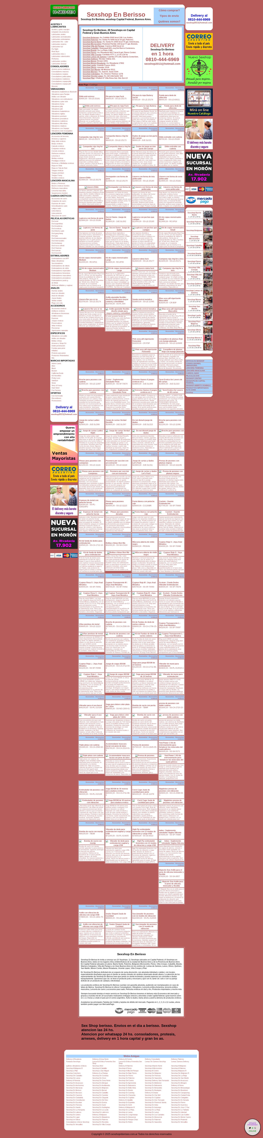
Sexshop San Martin (91, 70)
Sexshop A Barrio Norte (153, 1066)
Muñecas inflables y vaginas (62, 285)
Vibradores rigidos (58, 114)
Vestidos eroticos (58, 178)
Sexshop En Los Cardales (154, 1115)
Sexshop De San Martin (180, 1078)
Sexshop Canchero (73, 1073)
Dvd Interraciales (58, 241)
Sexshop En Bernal (99, 1090)
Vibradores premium (59, 116)
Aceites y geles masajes (61, 29)
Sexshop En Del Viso (100, 1100)
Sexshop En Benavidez (153, 1088)
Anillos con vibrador (59, 97)
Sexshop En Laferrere (100, 1112)
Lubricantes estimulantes (61, 39)
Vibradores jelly (57, 106)
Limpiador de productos (60, 32)
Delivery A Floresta (73, 1080)
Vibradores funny (58, 104)
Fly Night (55, 49)
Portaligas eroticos (58, 161)
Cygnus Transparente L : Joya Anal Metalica (169, 624)
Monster (55, 86)
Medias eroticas (57, 158)
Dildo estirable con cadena (170, 137)
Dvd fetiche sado (58, 231)
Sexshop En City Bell (152, 1095)
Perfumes (55, 59)
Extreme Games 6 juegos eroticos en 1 (143, 381)
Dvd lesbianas (57, 243)
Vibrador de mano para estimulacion (169, 665)
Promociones (56, 401)
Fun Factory (56, 390)
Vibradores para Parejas (61, 94)
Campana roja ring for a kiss (171, 259)
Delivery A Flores (177, 1085)
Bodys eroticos (57, 144)
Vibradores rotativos (59, 126)
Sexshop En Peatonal (179, 1119)
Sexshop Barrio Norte (92, 42)
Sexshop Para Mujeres (194, 323)
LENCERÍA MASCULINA (195, 370)
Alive (53, 366)
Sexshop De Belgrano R (180, 1073)
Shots (54, 383)
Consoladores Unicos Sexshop (77, 1122)
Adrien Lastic (56, 363)
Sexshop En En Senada (180, 1100)
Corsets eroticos (58, 151)
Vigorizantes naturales (60, 330)
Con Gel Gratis (57, 396)
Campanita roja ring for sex (91, 137)
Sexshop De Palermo (126, 1078)
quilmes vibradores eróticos (76, 1066)
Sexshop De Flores (126, 1075)
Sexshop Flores (89, 52)
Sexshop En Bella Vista (127, 1088)
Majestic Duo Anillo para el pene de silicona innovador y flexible (171, 872)
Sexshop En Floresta (74, 1105)
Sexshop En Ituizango (153, 1107)
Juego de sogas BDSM (115, 664)
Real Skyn (55, 51)
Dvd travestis (56, 253)
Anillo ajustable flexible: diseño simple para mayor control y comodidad (117, 299)
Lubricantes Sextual (59, 64)
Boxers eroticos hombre (60, 186)
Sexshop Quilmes (90, 59)
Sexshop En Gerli (125, 1105)
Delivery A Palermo (126, 1066)
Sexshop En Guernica (179, 1105)
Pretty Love (56, 378)
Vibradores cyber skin (60, 101)
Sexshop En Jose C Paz (180, 1107)
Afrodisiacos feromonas (60, 313)
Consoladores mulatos (60, 74)
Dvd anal (55, 221)
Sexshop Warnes (90, 72)
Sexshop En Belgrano (100, 1088)
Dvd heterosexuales (59, 238)
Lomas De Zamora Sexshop (155, 1061)
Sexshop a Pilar (72, 1071)
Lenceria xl (56, 156)
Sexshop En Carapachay (180, 1093)
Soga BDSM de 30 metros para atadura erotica (117, 790)
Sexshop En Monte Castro (181, 1117)
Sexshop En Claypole (100, 1097)
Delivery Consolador (152, 1059)
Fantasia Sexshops (73, 1061)
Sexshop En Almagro (179, 1083)
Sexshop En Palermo (100, 1119)
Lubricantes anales (59, 34)
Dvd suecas (56, 250)
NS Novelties (56, 376)
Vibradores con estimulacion (62, 99)
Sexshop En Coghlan (126, 1097)
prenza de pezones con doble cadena (169, 704)
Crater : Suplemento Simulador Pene (114, 381)
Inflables (55, 351)
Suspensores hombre (60, 193)
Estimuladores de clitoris (61, 266)
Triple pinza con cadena (89, 745)
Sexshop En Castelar (100, 1095)
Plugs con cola (57, 303)
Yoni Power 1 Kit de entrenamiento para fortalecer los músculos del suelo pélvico (171, 746)
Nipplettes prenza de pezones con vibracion (169, 790)
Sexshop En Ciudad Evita (180, 1095)
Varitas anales (57, 300)
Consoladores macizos (60, 71)
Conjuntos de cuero (59, 201)
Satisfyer (55, 380)
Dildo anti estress (86, 96)
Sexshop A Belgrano (178, 1066)
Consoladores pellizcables (61, 76)
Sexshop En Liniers (73, 1115)
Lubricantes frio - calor (60, 42)
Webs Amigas (131, 1056)
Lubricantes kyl (57, 46)
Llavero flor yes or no (88, 299)
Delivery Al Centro (125, 1059)
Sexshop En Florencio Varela (155, 1102)
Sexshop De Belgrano (153, 1073)
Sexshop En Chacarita (127, 1095)
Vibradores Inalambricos (61, 111)
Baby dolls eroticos (59, 141)
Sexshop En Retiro (126, 1122)
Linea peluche (57, 213)
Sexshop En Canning (126, 1093)
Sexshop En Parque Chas (128, 1119)
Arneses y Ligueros (59, 139)
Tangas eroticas (57, 170)
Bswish (54, 371)
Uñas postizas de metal (89, 624)
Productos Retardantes (60, 355)
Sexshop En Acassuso (179, 1080)
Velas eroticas (57, 325)
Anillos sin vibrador (58, 338)
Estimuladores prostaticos (61, 278)
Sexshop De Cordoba (100, 1075)
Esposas (55, 318)
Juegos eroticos (57, 321)
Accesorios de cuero (59, 198)
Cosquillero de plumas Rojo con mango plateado (171, 340)
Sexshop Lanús (89, 65)
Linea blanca (56, 211)
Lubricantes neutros (59, 44)
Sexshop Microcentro (92, 44)
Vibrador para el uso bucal (90, 705)
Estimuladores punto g (60, 280)
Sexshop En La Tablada (180, 1110)
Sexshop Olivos (89, 67)
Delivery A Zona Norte (100, 1059)
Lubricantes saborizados (61, 56)
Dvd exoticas (56, 228)
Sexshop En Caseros (74, 1095)
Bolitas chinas (57, 341)
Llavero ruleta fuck (140, 259)
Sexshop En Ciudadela (74, 1097)
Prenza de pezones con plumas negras (169, 462)
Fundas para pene (58, 348)
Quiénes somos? (169, 21)
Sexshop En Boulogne (153, 1090)
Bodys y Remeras (58, 183)
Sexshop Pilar (89, 78)
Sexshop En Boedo (126, 1090)
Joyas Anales (56, 298)
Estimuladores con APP (60, 258)
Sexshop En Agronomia (127, 1083)
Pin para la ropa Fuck (115, 96)
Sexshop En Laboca (73, 1112)
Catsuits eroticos (58, 146)
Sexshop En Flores (178, 1102)
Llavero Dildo (85, 178)
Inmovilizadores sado (59, 206)
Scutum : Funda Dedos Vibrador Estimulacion (169, 584)
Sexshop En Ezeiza (99, 1102)
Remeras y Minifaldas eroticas (63, 163)
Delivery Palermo (177, 1059)
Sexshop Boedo (89, 50)
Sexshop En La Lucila (100, 1110)
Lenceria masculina (59, 191)
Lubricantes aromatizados (61, 37)
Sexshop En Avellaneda (101, 1085)
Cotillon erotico (57, 316)
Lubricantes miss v (59, 54)
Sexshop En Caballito (100, 1093)
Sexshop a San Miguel (100, 1071)
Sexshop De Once (99, 1078)
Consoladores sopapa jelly (61, 81)
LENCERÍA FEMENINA (195, 368)
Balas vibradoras (58, 261)
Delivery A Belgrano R (127, 1107)
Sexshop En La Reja (152, 1110)
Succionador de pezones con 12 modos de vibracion (144, 915)
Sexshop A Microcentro (153, 1068)
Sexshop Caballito (90, 48)
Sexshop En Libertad (179, 1112)
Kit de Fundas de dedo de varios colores (143, 623)
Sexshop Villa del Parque (93, 46)
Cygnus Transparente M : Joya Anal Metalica (117, 584)
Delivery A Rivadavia (73, 1059)
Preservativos (57, 323)
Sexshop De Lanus (73, 1078)
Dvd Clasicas (56, 248)
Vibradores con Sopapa (60, 128)
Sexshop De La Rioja (179, 1075)
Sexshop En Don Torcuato (154, 1100)
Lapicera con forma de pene (91, 218)
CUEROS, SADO (192, 373)
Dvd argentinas (57, 224)
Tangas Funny (57, 175)
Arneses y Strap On (59, 343)
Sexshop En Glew (151, 1105)
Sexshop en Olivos (73, 1119)
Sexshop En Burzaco (74, 1093)
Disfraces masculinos (60, 188)
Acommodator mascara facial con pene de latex (116, 745)
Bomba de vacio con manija (91, 831)
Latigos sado (56, 208)
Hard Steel (55, 388)
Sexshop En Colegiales (179, 1097)
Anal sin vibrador (58, 296)
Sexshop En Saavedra (153, 1122)
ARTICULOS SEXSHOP (195, 361)
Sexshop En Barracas (74, 1088)
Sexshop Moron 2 (194, 338)
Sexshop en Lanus (126, 1112)
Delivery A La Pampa (100, 1073)
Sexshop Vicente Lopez (93, 76)
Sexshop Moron (89, 61)
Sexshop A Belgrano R (74, 1068)
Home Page (83, 85)
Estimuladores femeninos (61, 273)
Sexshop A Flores (125, 1068)
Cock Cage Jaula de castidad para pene (141, 791)
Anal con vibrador (58, 293)
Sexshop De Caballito (74, 1075)
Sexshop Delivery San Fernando (157, 1080)
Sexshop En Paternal (152, 1119)
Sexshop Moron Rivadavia (94, 63)
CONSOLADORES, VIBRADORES (193, 364)
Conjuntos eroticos (58, 148)
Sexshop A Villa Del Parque (129, 1071)
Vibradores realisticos (60, 121)
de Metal (55, 283)
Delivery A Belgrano (99, 1115)
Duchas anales (57, 291)
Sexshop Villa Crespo (92, 55)
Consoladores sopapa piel (61, 84)
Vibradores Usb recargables (62, 131)
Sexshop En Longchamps (128, 1115)
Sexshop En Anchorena (75, 1085)
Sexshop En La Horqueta (75, 1110)
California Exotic (57, 373)
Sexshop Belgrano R (178, 1071)
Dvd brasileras (57, 226)
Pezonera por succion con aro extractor (117, 462)
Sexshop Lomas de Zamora (94, 57)
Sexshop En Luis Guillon (180, 1115)
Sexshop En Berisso (116, 14)
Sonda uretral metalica (142, 299)
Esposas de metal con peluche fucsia (88, 501)
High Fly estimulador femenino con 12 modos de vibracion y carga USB (144, 831)
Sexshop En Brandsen (179, 1090)
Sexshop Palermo (90, 40)
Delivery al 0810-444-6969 (64, 409)
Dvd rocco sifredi (58, 245)
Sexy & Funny (57, 385)
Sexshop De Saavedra (153, 1078)
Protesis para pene (59, 353)
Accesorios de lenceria (60, 136)
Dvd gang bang (57, 233)
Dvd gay (55, 236)
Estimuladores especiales (61, 271)
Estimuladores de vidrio (60, 268)
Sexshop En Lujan (73, 1117)
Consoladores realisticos (61, 79)
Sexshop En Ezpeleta (127, 1102)
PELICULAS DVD (192, 376)
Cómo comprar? (169, 10)
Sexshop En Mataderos (101, 1117)
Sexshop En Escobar (74, 1102)
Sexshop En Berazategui (180, 1088)
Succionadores (57, 263)
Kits (53, 358)
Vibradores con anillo (59, 336)
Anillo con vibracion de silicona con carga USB (89, 914)
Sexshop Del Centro (126, 1080)
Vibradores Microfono (59, 123)
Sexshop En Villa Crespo (101, 1124)
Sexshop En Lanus (152, 1112)
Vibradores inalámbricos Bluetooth (64, 92)
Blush (54, 368)
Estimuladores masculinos (61, 275)
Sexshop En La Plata (126, 1110)
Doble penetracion (58, 346)
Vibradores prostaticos (60, 119)
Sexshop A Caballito (99, 1068)
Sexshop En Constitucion (75, 1100)
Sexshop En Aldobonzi (153, 1083)
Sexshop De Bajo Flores (128, 1073)
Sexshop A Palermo (178, 1068)
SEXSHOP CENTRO (194, 378)
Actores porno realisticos (61, 69)
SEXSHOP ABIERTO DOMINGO (198, 385)
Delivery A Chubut (151, 1093)
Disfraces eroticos (58, 153)
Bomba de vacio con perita (144, 705)
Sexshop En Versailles (179, 1122)
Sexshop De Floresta (153, 1075)
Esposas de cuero (58, 203)
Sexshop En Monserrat (127, 1117)
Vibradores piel (57, 109)
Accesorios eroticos (59, 308)
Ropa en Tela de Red (59, 168)
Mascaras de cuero (59, 216)
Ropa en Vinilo (57, 166)
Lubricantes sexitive (59, 61)
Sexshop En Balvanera (127, 1085)
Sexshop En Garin (99, 1105)
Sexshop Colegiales (91, 74)
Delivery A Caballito (126, 1100)
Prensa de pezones (140, 745)
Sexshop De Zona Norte (101, 1080)
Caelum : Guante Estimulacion (166, 502)
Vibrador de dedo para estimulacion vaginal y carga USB (118, 831)
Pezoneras (56, 328)
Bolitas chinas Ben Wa (115, 543)
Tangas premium (58, 173)
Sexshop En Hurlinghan (101, 1107)
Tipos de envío (169, 15)
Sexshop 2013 (97, 1066)
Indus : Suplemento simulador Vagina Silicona (170, 831)
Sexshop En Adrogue (100, 1083)
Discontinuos (56, 398)
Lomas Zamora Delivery (180, 1061)
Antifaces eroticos (58, 311)
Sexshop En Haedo (73, 1107)
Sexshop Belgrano (91, 37)
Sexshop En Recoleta (100, 1122)
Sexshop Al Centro (152, 1071)
